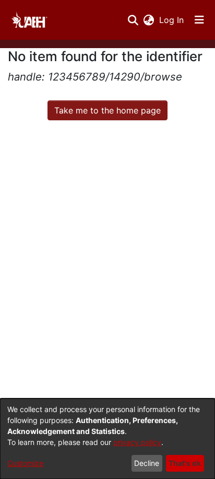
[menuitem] (148, 20)
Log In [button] (172, 20)
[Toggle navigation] (199, 20)
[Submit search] (132, 20)
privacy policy (137, 442)
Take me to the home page (107, 110)
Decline (146, 463)
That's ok (185, 463)
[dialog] (107, 438)
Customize (25, 463)
